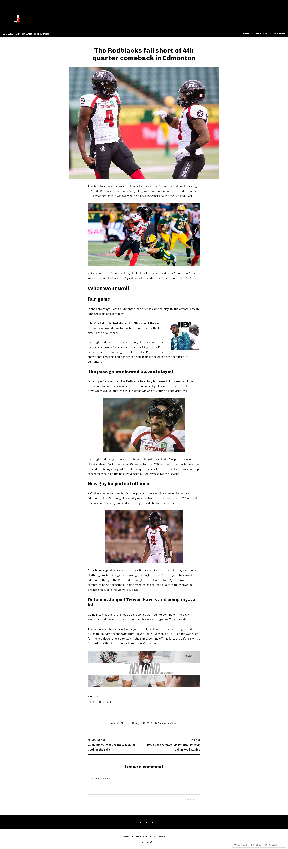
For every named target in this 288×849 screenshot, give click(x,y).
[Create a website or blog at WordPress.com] (151, 842)
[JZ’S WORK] (150, 822)
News (174, 723)
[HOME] (139, 822)
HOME (245, 33)
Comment (190, 799)
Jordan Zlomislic (122, 723)
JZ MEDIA (7, 33)
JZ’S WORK (280, 33)
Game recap (164, 723)
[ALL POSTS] (145, 822)
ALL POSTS (261, 33)
